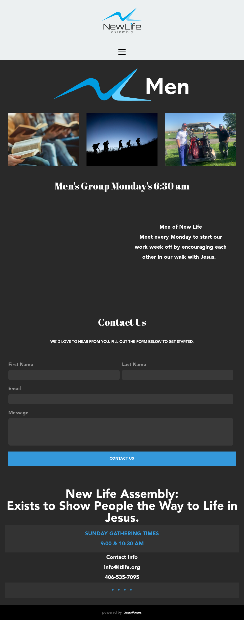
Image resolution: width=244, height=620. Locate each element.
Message (18, 413)
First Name (20, 365)
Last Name (134, 365)
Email (14, 389)
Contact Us (122, 459)
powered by (122, 612)
